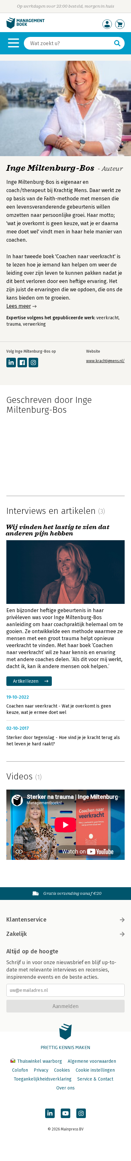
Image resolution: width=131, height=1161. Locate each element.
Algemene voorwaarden (92, 1061)
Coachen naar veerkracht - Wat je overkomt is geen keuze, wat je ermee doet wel (58, 709)
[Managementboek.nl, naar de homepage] (25, 27)
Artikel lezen (26, 681)
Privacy (41, 1070)
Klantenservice (26, 919)
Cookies (62, 1070)
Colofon (20, 1070)
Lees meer (18, 306)
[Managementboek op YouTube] (65, 1113)
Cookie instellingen (95, 1070)
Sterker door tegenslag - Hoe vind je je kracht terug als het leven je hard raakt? (63, 741)
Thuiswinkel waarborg (39, 1061)
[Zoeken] (117, 43)
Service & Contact (95, 1079)
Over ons (65, 1088)
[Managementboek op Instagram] (81, 1113)
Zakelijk (16, 933)
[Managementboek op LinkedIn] (50, 1113)
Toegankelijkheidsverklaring (43, 1079)
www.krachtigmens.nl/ (105, 361)
